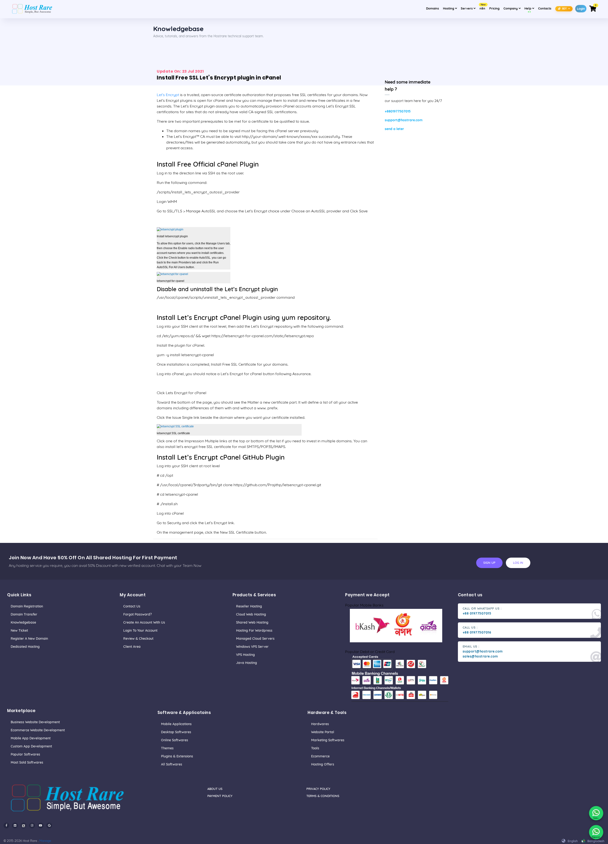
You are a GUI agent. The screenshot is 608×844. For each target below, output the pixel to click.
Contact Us (131, 606)
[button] (564, 8)
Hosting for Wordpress (254, 630)
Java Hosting (246, 663)
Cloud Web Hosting (251, 614)
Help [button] (530, 8)
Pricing (494, 8)
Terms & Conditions (322, 796)
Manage (45, 841)
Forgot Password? (137, 614)
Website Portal (322, 732)
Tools (315, 748)
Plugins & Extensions (177, 756)
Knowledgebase (23, 622)
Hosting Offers (322, 764)
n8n (482, 7)
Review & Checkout (138, 638)
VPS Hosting (245, 655)
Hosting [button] (449, 8)
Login (581, 8)
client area (132, 646)
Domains (432, 8)
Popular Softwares (25, 754)
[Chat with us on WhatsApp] (596, 813)
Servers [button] (467, 8)
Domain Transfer (24, 614)
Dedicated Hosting (25, 646)
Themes (167, 748)
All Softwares (171, 764)
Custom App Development (31, 746)
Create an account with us (144, 622)
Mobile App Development (31, 738)
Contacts (544, 8)
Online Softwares (174, 740)
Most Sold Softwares (27, 762)
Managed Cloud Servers (255, 638)
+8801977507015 (398, 111)
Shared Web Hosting (252, 622)
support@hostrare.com (404, 120)
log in (518, 562)
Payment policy (220, 796)
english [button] (572, 841)
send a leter (394, 129)
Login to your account (140, 630)
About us (215, 789)
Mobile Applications (176, 724)
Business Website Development (35, 722)
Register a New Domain (29, 638)
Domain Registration (27, 606)
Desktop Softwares (176, 732)
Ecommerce (320, 756)
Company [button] (513, 8)
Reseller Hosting (249, 606)
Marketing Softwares (327, 740)
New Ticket (19, 630)
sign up (489, 562)
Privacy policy (318, 789)
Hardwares (320, 724)
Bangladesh (595, 841)
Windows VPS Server (252, 646)
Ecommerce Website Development (38, 730)
